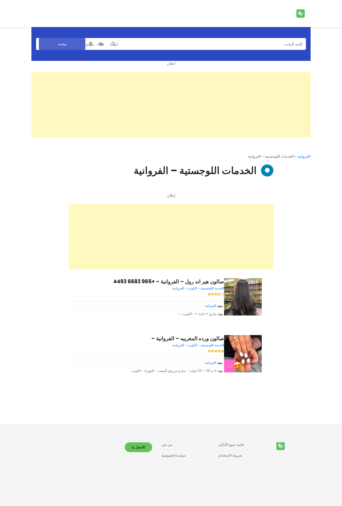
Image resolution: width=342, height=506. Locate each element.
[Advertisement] (171, 104)
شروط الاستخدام (230, 455)
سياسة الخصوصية (173, 455)
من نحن (166, 445)
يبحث (62, 44)
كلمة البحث (113, 44)
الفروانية (304, 156)
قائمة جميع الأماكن (231, 445)
